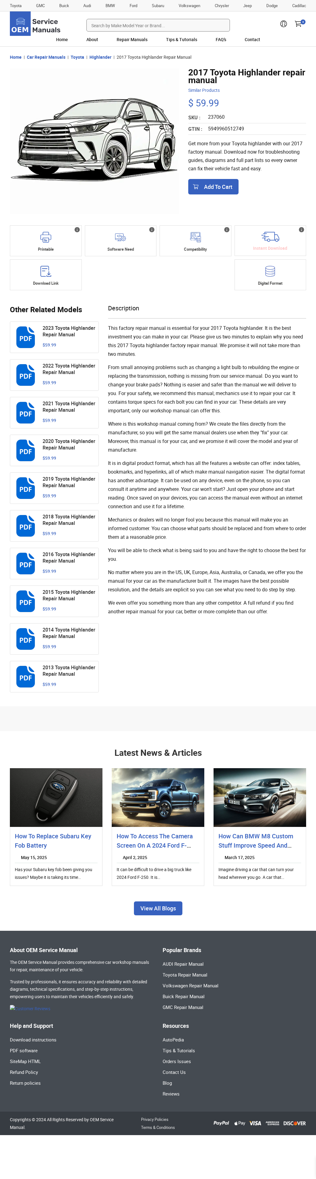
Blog (167, 1083)
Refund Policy (24, 1072)
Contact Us (174, 1072)
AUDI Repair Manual (183, 964)
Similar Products (204, 90)
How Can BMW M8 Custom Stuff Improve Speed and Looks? (255, 845)
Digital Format (270, 283)
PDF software (24, 1050)
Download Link (46, 283)
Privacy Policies (154, 1119)
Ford (133, 5)
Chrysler (222, 5)
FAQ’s (221, 39)
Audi (87, 5)
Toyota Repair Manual (185, 975)
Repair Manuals (132, 39)
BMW (110, 5)
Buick (64, 5)
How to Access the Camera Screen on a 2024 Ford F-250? (155, 845)
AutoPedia (173, 1039)
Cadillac (299, 5)
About (92, 39)
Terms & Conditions (158, 1127)
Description (123, 308)
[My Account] (283, 25)
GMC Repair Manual (183, 1007)
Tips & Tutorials (181, 39)
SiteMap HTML (25, 1061)
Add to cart (218, 186)
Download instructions (33, 1039)
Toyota (16, 5)
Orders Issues (177, 1061)
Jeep (247, 5)
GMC (40, 5)
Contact (252, 39)
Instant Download (270, 248)
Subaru (158, 5)
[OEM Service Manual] (35, 23)
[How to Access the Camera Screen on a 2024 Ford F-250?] (158, 797)
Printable (46, 249)
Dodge (272, 5)
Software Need (120, 249)
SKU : (194, 117)
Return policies (25, 1083)
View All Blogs (158, 908)
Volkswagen (189, 5)
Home (62, 39)
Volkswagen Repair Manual (190, 985)
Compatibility (195, 249)
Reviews (171, 1094)
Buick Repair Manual (184, 996)
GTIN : (195, 129)
